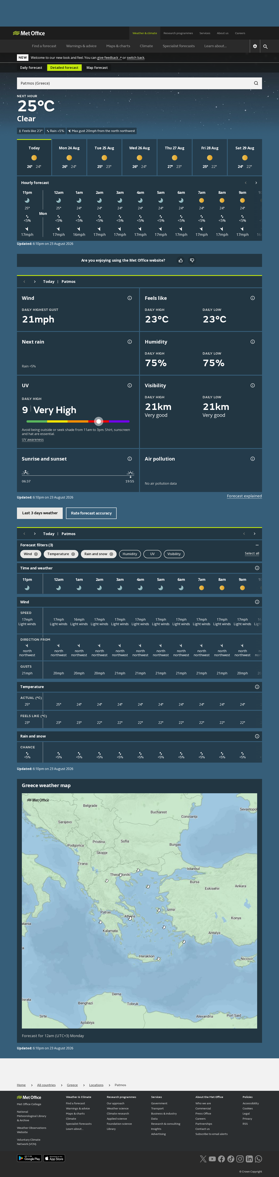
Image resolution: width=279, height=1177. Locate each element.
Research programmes (178, 33)
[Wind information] (257, 602)
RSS (245, 1124)
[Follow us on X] (203, 1158)
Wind (26, 554)
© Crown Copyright (250, 1171)
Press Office (203, 1113)
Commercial (203, 1108)
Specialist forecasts (179, 46)
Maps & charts (118, 46)
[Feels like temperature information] (252, 298)
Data (154, 1118)
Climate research (118, 1113)
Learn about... (215, 46)
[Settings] (255, 46)
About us (223, 33)
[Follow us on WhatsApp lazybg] (258, 1158)
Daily (31, 67)
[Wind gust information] (129, 298)
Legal (246, 1113)
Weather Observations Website (31, 1130)
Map (97, 67)
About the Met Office (209, 1097)
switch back (135, 57)
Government (159, 1103)
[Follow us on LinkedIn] (249, 1158)
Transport (157, 1108)
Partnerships (203, 1124)
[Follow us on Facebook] (221, 1158)
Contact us (202, 1129)
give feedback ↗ (109, 57)
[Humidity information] (252, 342)
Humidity (130, 554)
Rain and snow (94, 554)
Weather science (118, 1108)
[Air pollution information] (252, 459)
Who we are (203, 1103)
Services (205, 33)
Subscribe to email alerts (211, 1134)
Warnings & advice (81, 46)
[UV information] (129, 385)
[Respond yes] (180, 260)
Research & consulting (165, 1124)
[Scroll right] (256, 183)
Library (111, 1129)
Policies (248, 1097)
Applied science (117, 1118)
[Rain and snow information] (257, 736)
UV (152, 554)
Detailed (64, 67)
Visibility (174, 554)
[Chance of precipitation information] (129, 342)
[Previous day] (24, 282)
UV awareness (33, 439)
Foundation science (119, 1124)
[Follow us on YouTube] (212, 1158)
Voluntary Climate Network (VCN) (28, 1142)
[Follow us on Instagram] (239, 1158)
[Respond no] (192, 260)
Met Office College (29, 1104)
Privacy (247, 1118)
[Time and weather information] (257, 568)
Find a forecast (44, 46)
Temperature (56, 554)
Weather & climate (145, 33)
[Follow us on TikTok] (230, 1158)
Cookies (248, 1108)
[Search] (254, 82)
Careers (240, 33)
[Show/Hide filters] (257, 545)
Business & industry (164, 1113)
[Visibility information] (252, 385)
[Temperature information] (257, 687)
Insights (156, 1129)
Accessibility (251, 1103)
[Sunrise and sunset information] (129, 459)
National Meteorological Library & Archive (31, 1116)
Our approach (115, 1103)
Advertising (158, 1134)
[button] (138, 870)
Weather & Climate (78, 1097)
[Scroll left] (246, 183)
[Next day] (35, 282)
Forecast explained (244, 496)
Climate (146, 46)
